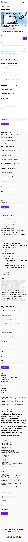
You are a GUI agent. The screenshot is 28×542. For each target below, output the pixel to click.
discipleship (4, 416)
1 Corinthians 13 (19, 54)
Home (2, 6)
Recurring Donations (5, 379)
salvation (21, 298)
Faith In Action (4, 288)
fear (9, 288)
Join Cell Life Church (8, 242)
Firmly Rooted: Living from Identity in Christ (10, 480)
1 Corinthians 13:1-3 (9, 54)
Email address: (4, 67)
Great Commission (21, 290)
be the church (13, 281)
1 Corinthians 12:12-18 (23, 45)
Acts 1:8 (3, 281)
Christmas (22, 283)
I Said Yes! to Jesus (7, 240)
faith (16, 286)
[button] (4, 1)
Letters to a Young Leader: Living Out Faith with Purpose (13, 481)
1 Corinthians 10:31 (16, 45)
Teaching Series (4, 476)
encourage (18, 416)
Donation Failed (4, 456)
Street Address (4, 98)
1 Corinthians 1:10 (16, 49)
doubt (10, 416)
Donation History (5, 381)
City (2, 103)
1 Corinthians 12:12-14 (4, 45)
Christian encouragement (6, 283)
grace (11, 290)
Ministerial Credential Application (12, 243)
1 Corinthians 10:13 (22, 49)
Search (3, 35)
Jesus (10, 294)
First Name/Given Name (6, 72)
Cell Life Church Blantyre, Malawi (12, 217)
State (2, 108)
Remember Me (5, 509)
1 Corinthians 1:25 (10, 45)
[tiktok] (20, 537)
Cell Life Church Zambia (10, 223)
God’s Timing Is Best (5, 136)
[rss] (17, 537)
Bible (18, 281)
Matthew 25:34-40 (20, 296)
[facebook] (8, 537)
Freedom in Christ (5, 290)
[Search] (25, 38)
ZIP (2, 113)
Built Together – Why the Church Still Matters (11, 477)
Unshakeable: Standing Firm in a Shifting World (11, 483)
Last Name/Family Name (6, 89)
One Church (4, 298)
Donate (2, 392)
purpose (16, 298)
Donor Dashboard (6, 238)
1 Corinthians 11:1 (3, 49)
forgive (12, 288)
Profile (2, 471)
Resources (5, 255)
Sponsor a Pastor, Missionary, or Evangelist (14, 234)
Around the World (5, 386)
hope (16, 292)
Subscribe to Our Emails (10, 247)
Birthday (3, 93)
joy (25, 294)
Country (3, 117)
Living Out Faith (10, 296)
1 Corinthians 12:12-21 (17, 51)
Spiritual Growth (15, 300)
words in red (22, 300)
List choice (3, 79)
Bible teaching (23, 281)
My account (5, 249)
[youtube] (14, 537)
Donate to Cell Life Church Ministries (12, 232)
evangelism (12, 286)
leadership (4, 296)
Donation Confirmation (7, 236)
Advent (7, 281)
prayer (12, 298)
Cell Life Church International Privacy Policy (12, 230)
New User (4, 251)
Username (3, 500)
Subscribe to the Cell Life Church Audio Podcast (16, 256)
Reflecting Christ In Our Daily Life (8, 134)
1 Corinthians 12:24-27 (10, 49)
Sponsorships (5, 274)
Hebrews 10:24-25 (5, 292)
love (15, 296)
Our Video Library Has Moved (9, 253)
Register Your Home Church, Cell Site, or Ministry (16, 245)
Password (3, 505)
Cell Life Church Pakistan (10, 221)
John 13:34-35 (21, 294)
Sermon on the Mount (6, 300)
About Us (22, 404)
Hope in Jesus (21, 292)
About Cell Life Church (8, 215)
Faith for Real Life (21, 286)
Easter (13, 416)
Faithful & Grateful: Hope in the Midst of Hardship (11, 479)
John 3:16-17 (14, 294)
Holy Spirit (12, 292)
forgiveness (17, 288)
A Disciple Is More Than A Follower (8, 140)
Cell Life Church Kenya (9, 219)
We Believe (6, 226)
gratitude (15, 290)
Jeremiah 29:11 (4, 294)
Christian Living (15, 283)
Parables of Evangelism (6, 137)
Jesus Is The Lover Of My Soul (7, 138)
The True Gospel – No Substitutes (12, 31)
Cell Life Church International (9, 228)
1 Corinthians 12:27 (24, 51)
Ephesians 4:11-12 (5, 286)
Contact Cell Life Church (10, 224)
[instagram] (11, 537)
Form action (4, 76)
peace (8, 298)
